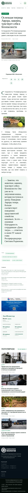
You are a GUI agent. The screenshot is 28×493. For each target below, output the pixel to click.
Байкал (8, 7)
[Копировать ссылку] (11, 83)
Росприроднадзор (10, 253)
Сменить (9, 318)
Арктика (13, 7)
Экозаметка (5, 13)
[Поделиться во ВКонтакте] (14, 79)
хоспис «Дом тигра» (17, 260)
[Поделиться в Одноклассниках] (18, 79)
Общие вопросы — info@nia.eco (8, 465)
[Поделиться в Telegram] (11, 79)
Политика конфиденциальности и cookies (14, 480)
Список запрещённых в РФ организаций (14, 482)
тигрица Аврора (6, 260)
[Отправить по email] (22, 79)
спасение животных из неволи (9, 256)
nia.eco (6, 486)
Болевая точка (20, 7)
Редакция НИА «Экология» (14, 74)
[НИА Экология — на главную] (6, 3)
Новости (3, 475)
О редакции (4, 464)
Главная (3, 474)
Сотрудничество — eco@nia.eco (8, 467)
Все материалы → (22, 349)
